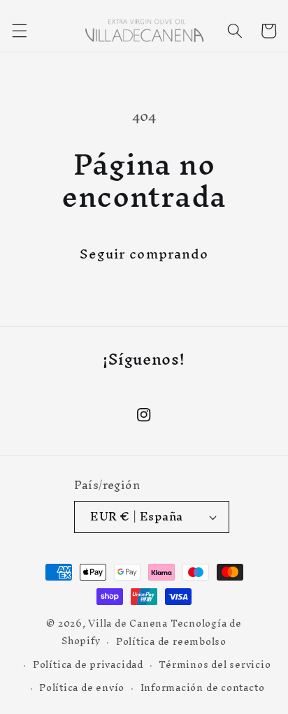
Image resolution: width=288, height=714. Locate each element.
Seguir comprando (144, 253)
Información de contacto (203, 687)
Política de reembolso (171, 641)
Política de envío (81, 687)
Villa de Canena (128, 623)
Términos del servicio (215, 664)
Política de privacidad (88, 664)
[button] (19, 31)
